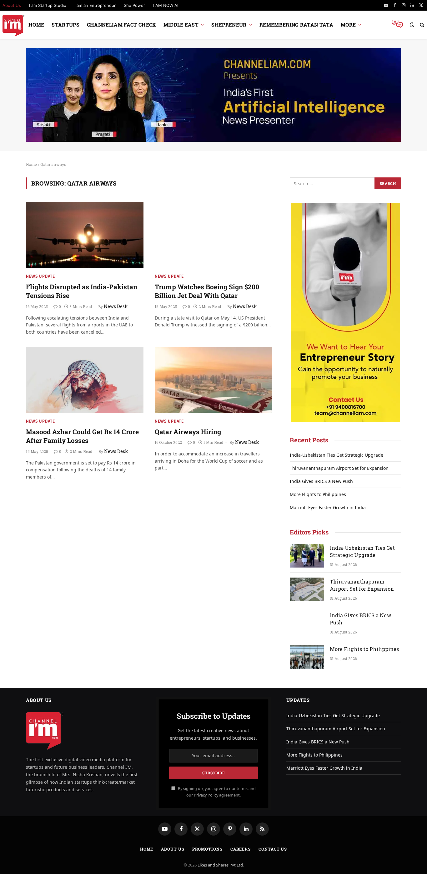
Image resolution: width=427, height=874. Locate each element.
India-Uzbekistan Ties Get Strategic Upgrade (336, 455)
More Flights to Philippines (318, 494)
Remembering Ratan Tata (296, 24)
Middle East (181, 24)
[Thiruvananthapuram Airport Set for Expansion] (307, 589)
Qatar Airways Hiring (188, 431)
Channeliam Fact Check (121, 24)
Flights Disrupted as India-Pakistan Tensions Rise (81, 291)
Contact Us (273, 849)
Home (36, 24)
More (348, 24)
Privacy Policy (206, 795)
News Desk (116, 306)
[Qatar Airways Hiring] (213, 380)
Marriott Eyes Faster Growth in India (328, 507)
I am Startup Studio (47, 5)
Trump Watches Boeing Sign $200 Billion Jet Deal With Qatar (207, 291)
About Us (172, 849)
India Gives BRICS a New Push (321, 481)
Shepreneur (228, 24)
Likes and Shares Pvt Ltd (220, 865)
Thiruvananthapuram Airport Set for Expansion (339, 468)
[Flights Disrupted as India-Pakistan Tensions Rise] (84, 235)
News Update (40, 276)
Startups (65, 24)
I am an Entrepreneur (95, 5)
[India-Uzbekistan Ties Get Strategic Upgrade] (307, 556)
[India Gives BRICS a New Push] (307, 623)
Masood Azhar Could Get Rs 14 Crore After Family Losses (82, 436)
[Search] (421, 25)
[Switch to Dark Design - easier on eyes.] (412, 24)
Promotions (207, 849)
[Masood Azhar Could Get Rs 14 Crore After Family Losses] (84, 380)
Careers (240, 849)
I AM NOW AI (165, 5)
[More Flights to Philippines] (307, 657)
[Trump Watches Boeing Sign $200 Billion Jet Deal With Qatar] (213, 235)
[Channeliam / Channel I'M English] (13, 25)
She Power (134, 5)
